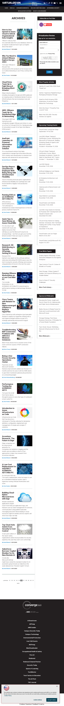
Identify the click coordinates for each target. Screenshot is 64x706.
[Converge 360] (32, 605)
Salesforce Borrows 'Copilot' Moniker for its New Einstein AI (9, 552)
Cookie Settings (38, 699)
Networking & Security (53, 8)
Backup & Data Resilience (39, 11)
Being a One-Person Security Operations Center (8, 359)
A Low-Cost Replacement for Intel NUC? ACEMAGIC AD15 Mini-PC (9, 468)
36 (21, 580)
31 (9, 580)
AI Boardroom (32, 620)
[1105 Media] (32, 612)
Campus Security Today (32, 631)
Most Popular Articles (46, 82)
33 (14, 580)
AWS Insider (32, 627)
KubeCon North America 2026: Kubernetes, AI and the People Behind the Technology (48, 101)
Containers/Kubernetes (22, 8)
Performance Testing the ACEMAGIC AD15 (7, 387)
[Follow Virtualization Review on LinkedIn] (44, 3)
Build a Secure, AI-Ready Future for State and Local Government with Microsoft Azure (49, 311)
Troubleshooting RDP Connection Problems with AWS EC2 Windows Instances (9, 335)
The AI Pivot (32, 679)
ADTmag (32, 624)
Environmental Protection (32, 638)
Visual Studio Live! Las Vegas (48, 233)
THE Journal (32, 682)
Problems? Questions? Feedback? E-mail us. (32, 704)
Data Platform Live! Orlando (47, 196)
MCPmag (32, 644)
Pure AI (32, 655)
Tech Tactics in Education (32, 675)
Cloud (6, 8)
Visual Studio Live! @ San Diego (48, 129)
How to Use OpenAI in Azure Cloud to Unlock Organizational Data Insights (9, 34)
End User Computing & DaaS (38, 8)
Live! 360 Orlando (44, 164)
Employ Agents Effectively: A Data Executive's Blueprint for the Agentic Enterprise (50, 257)
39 (28, 580)
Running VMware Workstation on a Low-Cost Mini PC (9, 276)
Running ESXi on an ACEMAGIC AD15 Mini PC (8, 197)
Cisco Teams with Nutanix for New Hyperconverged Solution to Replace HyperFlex (9, 305)
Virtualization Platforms (24, 11)
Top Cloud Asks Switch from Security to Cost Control (9, 528)
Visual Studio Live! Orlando (47, 203)
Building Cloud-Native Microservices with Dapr (8, 496)
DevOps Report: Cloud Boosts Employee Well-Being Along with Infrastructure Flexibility (9, 172)
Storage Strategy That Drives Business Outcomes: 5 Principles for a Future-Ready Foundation (50, 320)
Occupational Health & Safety (32, 651)
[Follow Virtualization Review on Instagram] (52, 3)
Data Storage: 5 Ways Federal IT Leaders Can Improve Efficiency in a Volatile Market (50, 273)
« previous (5, 580)
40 (30, 580)
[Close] (57, 686)
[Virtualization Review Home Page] (12, 3)
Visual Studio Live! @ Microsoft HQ (50, 240)
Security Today (32, 665)
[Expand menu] (60, 3)
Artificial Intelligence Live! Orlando (49, 171)
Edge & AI (12, 8)
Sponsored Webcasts (46, 296)
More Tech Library (45, 287)
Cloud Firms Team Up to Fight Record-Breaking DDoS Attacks (8, 86)
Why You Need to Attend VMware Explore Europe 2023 (9, 59)
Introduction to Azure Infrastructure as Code (8, 411)
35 (19, 580)
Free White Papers (45, 251)
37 (23, 580)
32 (12, 580)
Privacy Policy (51, 53)
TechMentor (32, 672)
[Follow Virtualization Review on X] (47, 3)
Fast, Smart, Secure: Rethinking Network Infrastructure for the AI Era (49, 329)
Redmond (32, 658)
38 (26, 580)
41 (33, 580)
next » (18, 583)
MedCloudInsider (32, 648)
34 (16, 580)
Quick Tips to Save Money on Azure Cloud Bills (9, 221)
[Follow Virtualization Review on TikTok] (49, 3)
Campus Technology (32, 634)
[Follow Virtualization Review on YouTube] (55, 3)
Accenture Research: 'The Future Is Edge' (8, 438)
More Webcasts (44, 336)
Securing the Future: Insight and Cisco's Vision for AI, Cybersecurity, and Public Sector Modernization (49, 302)
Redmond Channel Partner (32, 662)
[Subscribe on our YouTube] (44, 26)
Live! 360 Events (32, 641)
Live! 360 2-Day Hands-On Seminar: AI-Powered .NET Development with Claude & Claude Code (50, 212)
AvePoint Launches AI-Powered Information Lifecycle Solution (7, 143)
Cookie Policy (8, 695)
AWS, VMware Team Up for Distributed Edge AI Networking (9, 113)
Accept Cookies (52, 699)
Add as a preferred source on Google (36, 4)
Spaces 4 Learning (32, 668)
